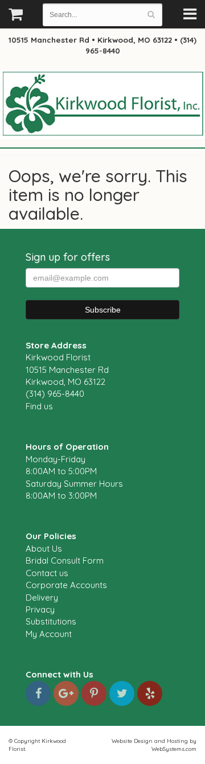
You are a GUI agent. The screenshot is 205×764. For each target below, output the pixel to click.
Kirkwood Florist (102, 104)
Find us (39, 406)
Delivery (42, 597)
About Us (44, 548)
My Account (49, 634)
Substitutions (51, 621)
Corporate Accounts (66, 585)
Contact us (47, 573)
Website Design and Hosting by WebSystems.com (154, 744)
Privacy (40, 609)
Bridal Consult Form (65, 560)
